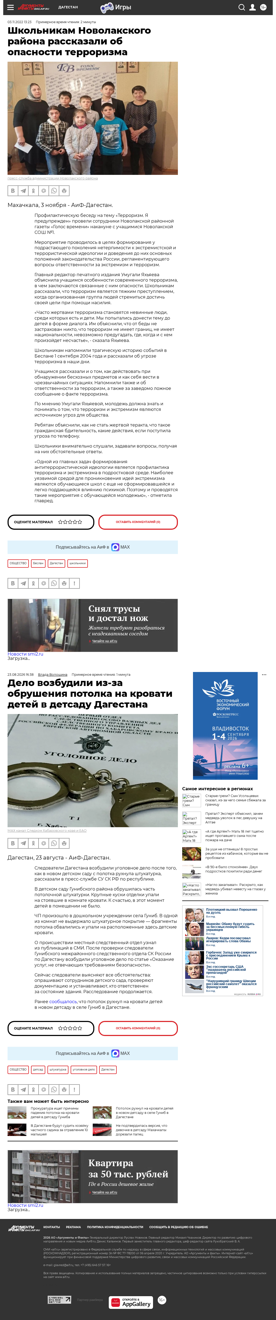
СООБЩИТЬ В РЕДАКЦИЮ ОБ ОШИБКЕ (178, 1227)
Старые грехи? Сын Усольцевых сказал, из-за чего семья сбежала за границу (235, 800)
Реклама (73, 1227)
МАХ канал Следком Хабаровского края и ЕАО (47, 831)
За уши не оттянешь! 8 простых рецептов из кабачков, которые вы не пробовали (236, 853)
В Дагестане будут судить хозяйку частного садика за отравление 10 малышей (59, 1130)
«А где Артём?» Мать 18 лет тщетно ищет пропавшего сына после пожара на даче (234, 835)
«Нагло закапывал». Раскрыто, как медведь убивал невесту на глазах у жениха (235, 889)
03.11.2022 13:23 (20, 22)
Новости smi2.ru (25, 654)
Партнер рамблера (90, 1299)
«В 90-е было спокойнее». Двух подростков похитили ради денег (233, 869)
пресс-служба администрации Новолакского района (53, 178)
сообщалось (63, 1001)
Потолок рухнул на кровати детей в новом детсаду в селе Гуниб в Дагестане (144, 1112)
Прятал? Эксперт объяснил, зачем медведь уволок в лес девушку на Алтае (234, 818)
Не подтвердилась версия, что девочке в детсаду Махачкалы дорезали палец (141, 1130)
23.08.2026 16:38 (21, 675)
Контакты (51, 1227)
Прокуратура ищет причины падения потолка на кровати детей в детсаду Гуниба (55, 1112)
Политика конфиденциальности (115, 1227)
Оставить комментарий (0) (138, 522)
